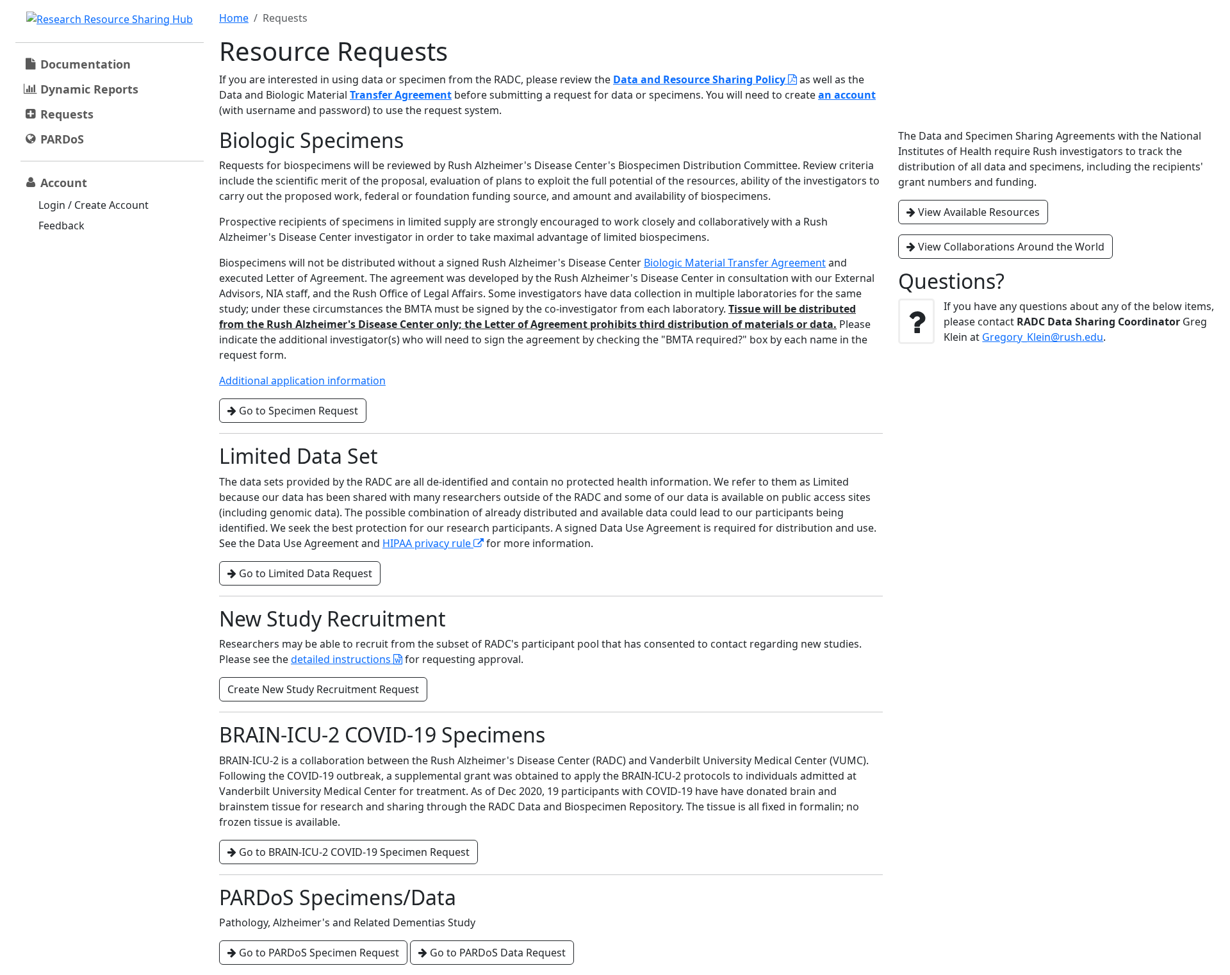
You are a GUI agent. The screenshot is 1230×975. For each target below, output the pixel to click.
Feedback (61, 225)
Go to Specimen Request (297, 411)
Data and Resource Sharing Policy (700, 79)
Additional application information (302, 380)
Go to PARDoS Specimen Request (317, 953)
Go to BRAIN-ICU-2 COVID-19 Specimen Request (353, 852)
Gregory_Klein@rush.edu (1042, 337)
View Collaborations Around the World (1009, 247)
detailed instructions (342, 659)
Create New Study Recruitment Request (323, 689)
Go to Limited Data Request (304, 573)
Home (234, 18)
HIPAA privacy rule (427, 543)
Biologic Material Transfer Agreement (735, 263)
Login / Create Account (93, 205)
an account (847, 95)
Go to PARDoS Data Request (496, 953)
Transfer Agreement (401, 95)
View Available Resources (977, 212)
